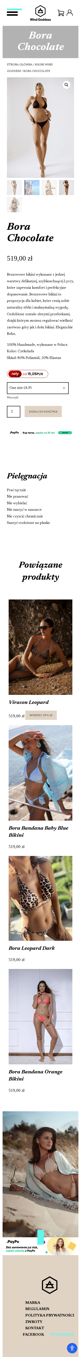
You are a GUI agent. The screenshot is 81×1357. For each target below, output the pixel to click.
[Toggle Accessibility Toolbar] (72, 1348)
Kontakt (34, 1328)
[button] (66, 85)
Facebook (33, 1335)
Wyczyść (12, 397)
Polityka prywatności (49, 1315)
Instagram (62, 1335)
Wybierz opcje (41, 715)
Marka (32, 1303)
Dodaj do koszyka (43, 411)
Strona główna (19, 65)
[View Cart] (61, 13)
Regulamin (37, 1309)
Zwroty (33, 1322)
